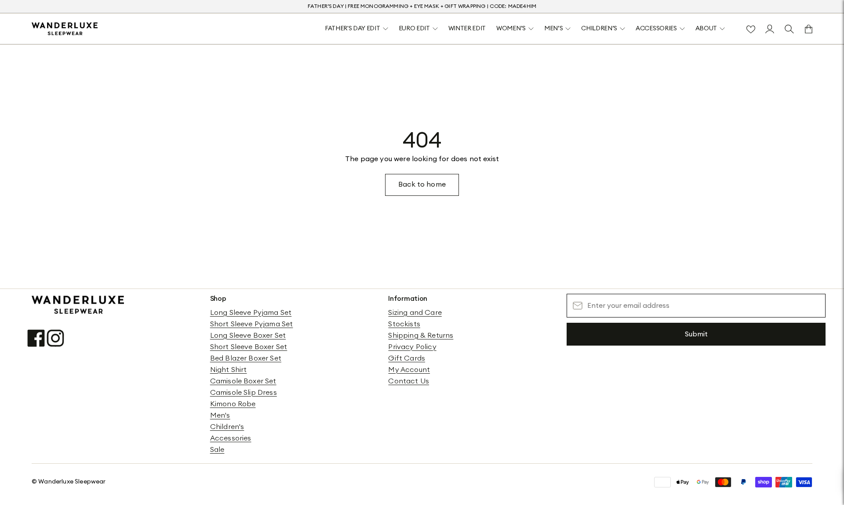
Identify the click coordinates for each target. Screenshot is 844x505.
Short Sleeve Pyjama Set (251, 324)
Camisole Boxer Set (243, 381)
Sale (217, 449)
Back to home (422, 184)
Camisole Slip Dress (243, 392)
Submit (696, 334)
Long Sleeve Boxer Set (248, 335)
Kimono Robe (233, 404)
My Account (409, 369)
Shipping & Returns (420, 335)
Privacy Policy (412, 346)
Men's (220, 415)
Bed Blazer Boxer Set (245, 358)
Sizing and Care (414, 312)
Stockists (404, 324)
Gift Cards (406, 358)
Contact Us (408, 381)
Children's (227, 426)
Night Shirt (228, 369)
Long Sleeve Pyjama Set (251, 312)
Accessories (230, 438)
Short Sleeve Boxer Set (248, 346)
